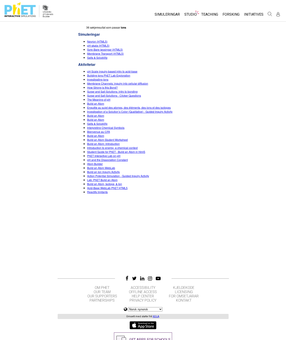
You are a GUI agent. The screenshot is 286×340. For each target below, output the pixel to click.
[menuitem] (167, 15)
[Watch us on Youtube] (158, 278)
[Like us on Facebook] (127, 278)
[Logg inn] (278, 14)
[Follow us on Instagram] (150, 278)
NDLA (156, 316)
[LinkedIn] (142, 278)
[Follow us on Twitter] (134, 278)
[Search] (270, 14)
